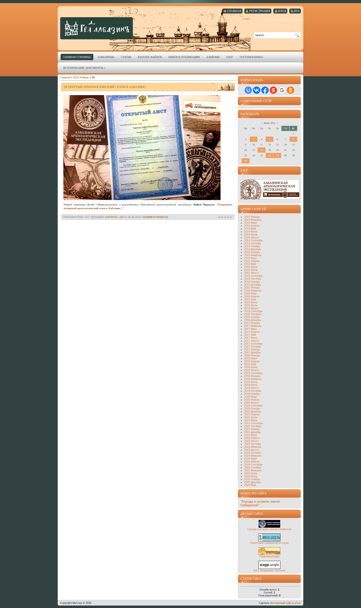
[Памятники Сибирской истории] (269, 540)
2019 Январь (252, 376)
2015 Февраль (253, 255)
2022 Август (251, 440)
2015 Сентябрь (253, 275)
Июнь (85, 77)
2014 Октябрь (252, 243)
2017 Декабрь (252, 352)
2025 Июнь (251, 473)
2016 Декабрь (252, 319)
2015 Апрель (252, 261)
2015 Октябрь (252, 278)
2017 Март (250, 328)
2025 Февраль (253, 470)
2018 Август (251, 370)
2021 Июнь (251, 417)
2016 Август (251, 308)
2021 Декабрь (252, 432)
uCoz (297, 602)
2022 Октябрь (252, 443)
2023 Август (251, 449)
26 (269, 155)
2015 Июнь (251, 266)
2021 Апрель (252, 414)
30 (245, 160)
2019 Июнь (251, 381)
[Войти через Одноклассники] (290, 90)
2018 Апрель (252, 361)
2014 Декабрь (252, 249)
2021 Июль (251, 420)
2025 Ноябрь (252, 479)
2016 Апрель (252, 296)
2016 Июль (251, 305)
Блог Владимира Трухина (269, 570)
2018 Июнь (251, 367)
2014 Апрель (252, 225)
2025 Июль (251, 476)
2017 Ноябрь (252, 349)
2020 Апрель (252, 399)
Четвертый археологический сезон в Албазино (105, 87)
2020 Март (250, 396)
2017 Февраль (253, 325)
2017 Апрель (252, 331)
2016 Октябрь (252, 314)
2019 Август (251, 387)
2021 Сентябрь (253, 423)
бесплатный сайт (281, 602)
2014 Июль (251, 234)
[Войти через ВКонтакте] (256, 90)
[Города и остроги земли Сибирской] (269, 526)
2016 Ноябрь (252, 317)
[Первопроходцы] (269, 553)
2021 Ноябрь (252, 429)
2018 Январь (252, 355)
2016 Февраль (253, 290)
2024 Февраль (253, 455)
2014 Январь (252, 216)
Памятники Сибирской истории (269, 542)
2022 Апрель (252, 437)
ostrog (111, 217)
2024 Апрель (252, 461)
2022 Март (250, 435)
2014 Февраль (253, 219)
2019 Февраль (253, 378)
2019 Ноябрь (252, 393)
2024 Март (250, 458)
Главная (65, 77)
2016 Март (250, 293)
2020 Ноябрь (252, 408)
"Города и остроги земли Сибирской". (260, 503)
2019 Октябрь (252, 390)
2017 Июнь (251, 337)
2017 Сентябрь (253, 343)
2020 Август (251, 402)
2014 (76, 77)
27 (277, 155)
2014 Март (250, 222)
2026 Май (250, 485)
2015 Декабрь (252, 284)
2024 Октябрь (252, 467)
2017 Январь (252, 322)
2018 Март (250, 358)
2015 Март (250, 258)
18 (261, 150)
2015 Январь (252, 252)
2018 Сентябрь (253, 373)
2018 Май (250, 364)
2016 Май (250, 299)
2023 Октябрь (252, 452)
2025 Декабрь (252, 482)
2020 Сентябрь (253, 405)
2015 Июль (251, 269)
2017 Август (251, 340)
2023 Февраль (253, 446)
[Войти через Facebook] (265, 90)
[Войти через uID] (248, 90)
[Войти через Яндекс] (273, 90)
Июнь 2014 (269, 123)
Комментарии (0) (155, 217)
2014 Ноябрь (252, 246)
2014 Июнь (251, 231)
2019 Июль (251, 384)
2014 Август (251, 237)
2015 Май (250, 263)
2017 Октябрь (252, 346)
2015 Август (251, 272)
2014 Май (250, 228)
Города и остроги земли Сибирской (269, 529)
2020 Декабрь (252, 411)
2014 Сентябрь (253, 240)
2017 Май (250, 334)
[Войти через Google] (282, 90)
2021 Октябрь (252, 426)
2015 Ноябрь (252, 281)
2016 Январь (252, 287)
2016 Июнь (251, 302)
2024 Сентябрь (253, 464)
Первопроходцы (269, 556)
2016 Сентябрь (253, 311)
